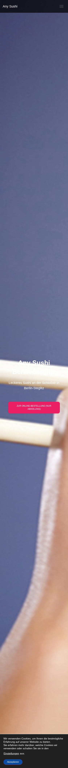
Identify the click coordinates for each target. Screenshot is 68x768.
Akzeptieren (13, 762)
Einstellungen (11, 753)
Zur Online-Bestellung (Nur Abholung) (34, 407)
